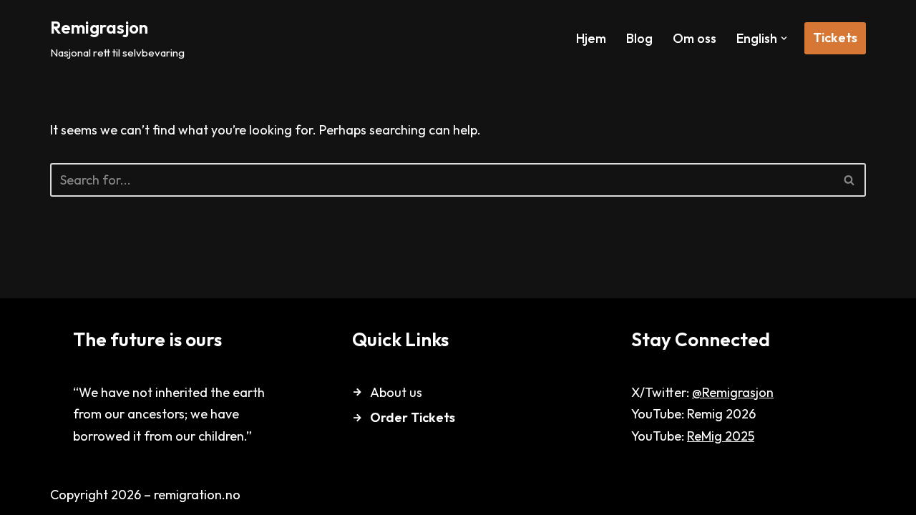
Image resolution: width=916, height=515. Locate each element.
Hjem (591, 38)
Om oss (694, 38)
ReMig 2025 (720, 436)
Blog (639, 38)
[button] (784, 38)
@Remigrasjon (733, 392)
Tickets (835, 37)
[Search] (850, 180)
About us (396, 392)
